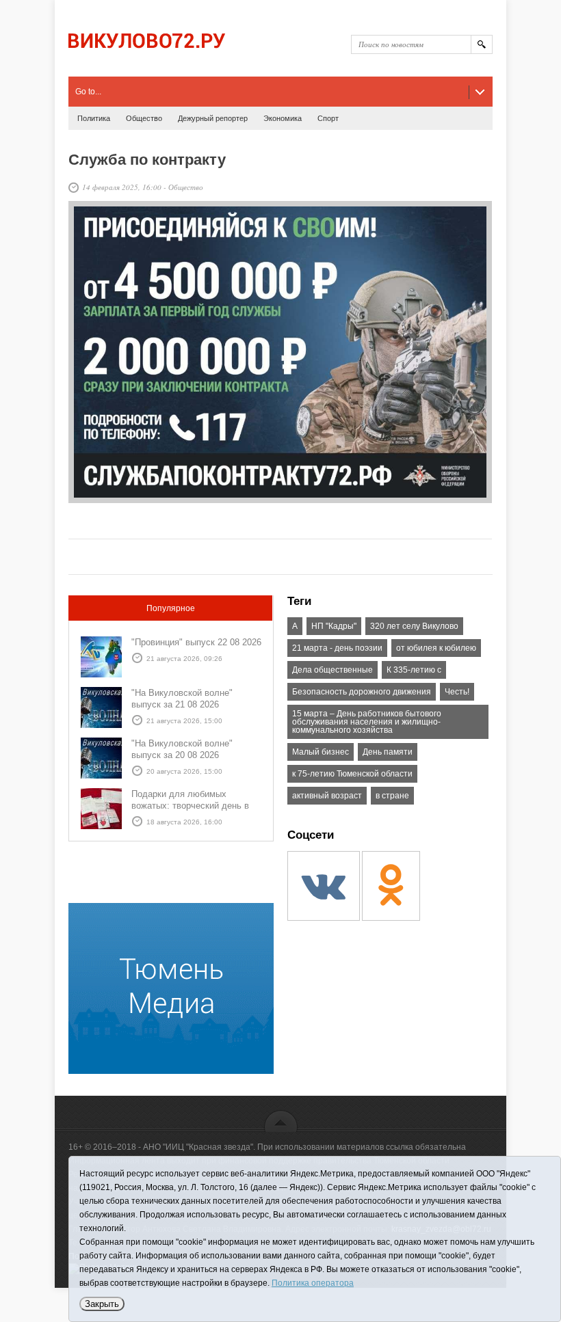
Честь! (457, 692)
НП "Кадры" (333, 626)
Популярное (170, 608)
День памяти (388, 752)
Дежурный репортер (213, 118)
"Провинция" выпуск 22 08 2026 (196, 642)
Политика (93, 118)
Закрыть (102, 1304)
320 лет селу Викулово (414, 626)
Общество (144, 118)
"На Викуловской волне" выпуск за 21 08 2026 (182, 699)
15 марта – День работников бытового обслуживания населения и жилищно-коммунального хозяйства (366, 722)
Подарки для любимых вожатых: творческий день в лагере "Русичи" (190, 805)
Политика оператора (313, 1283)
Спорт (328, 118)
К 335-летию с (414, 670)
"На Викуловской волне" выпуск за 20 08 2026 (182, 749)
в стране (392, 795)
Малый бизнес (320, 752)
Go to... (88, 91)
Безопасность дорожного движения (361, 692)
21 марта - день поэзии (337, 648)
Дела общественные (332, 670)
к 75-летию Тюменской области (352, 774)
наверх (280, 1120)
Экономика (282, 118)
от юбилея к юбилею (436, 648)
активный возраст (327, 795)
